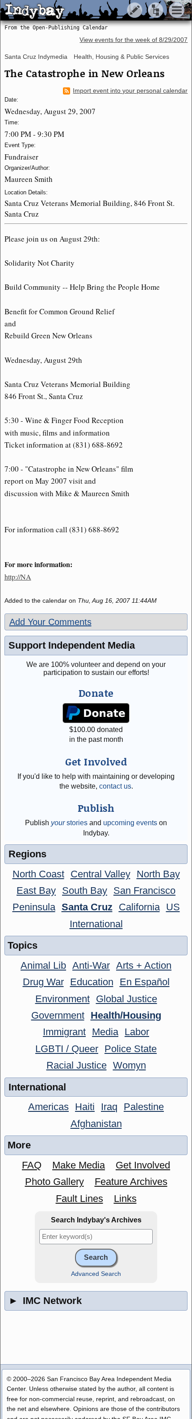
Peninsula (34, 907)
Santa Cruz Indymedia (35, 56)
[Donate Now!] (96, 713)
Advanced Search (96, 1274)
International (96, 924)
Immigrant (64, 1031)
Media (105, 1031)
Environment (62, 998)
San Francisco (144, 890)
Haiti (85, 1106)
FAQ (32, 1165)
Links (125, 1198)
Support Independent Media (71, 645)
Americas (48, 1106)
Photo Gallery (54, 1181)
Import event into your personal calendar (130, 90)
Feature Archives (131, 1181)
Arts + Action (143, 965)
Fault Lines (79, 1198)
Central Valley (100, 874)
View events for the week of (133, 40)
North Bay (158, 874)
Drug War (43, 981)
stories (69, 823)
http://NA (17, 576)
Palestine (144, 1106)
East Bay (36, 890)
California (139, 907)
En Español (145, 981)
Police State (130, 1048)
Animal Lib (43, 965)
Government (57, 1015)
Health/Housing (126, 1015)
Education (91, 981)
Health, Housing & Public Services (121, 56)
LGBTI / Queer (66, 1048)
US (173, 907)
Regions (27, 854)
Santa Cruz (87, 907)
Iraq (109, 1106)
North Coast (38, 874)
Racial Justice (76, 1065)
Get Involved (143, 1165)
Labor (137, 1031)
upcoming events (130, 823)
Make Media (78, 1165)
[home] (83, 10)
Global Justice (126, 998)
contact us (115, 786)
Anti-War (91, 965)
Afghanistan (96, 1123)
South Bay (84, 890)
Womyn (129, 1065)
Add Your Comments (50, 622)
